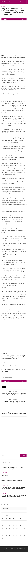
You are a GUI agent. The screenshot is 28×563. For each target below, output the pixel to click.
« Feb (2, 541)
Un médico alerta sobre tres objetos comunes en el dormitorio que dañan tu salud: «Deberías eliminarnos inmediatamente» (13, 497)
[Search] (20, 2)
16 (2, 532)
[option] (14, 412)
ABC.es (4, 493)
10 (6, 528)
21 (20, 532)
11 (9, 528)
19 (13, 532)
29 (24, 535)
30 (2, 538)
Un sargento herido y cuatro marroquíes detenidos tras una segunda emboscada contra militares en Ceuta (13, 489)
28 (20, 535)
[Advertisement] (14, 40)
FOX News (5, 6)
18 (9, 532)
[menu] (24, 2)
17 (6, 532)
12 (13, 528)
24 (6, 535)
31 (6, 538)
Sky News (5, 472)
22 (24, 532)
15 (24, 528)
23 (2, 535)
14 (20, 528)
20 (17, 532)
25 (10, 535)
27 (17, 535)
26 (13, 535)
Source (6, 371)
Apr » (6, 541)
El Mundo (5, 485)
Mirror (4, 465)
